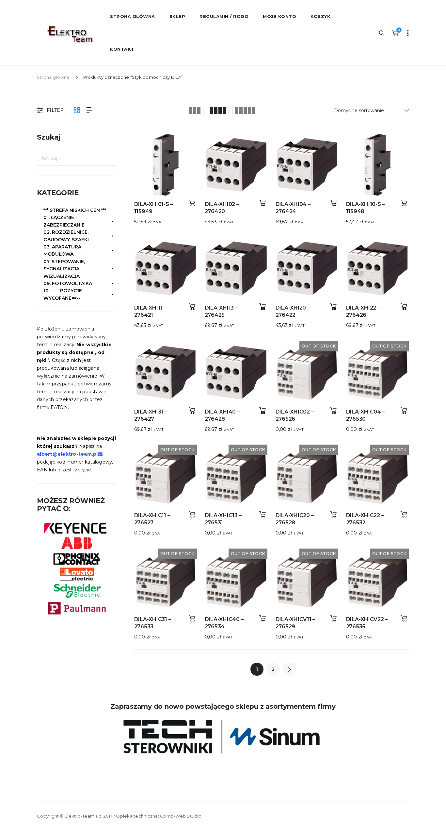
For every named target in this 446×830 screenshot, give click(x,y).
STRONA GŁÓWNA (132, 16)
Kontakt (122, 49)
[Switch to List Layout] (89, 110)
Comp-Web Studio (180, 816)
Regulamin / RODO (223, 16)
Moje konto (279, 16)
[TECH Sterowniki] (223, 737)
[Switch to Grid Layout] (77, 110)
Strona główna (53, 77)
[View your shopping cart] (395, 32)
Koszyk (320, 16)
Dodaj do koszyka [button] (192, 203)
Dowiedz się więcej (333, 411)
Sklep (177, 16)
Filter (55, 110)
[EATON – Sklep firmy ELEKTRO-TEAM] (69, 34)
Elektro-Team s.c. (83, 816)
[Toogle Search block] (382, 32)
